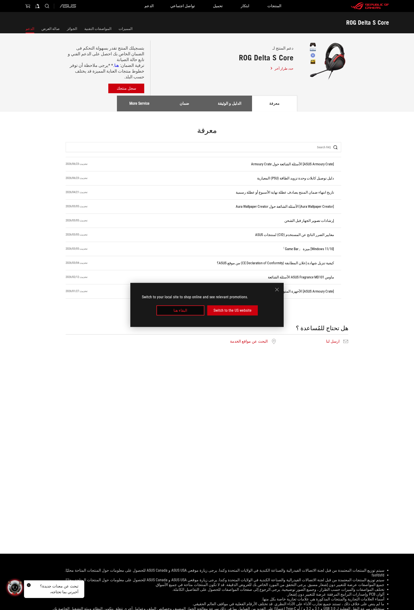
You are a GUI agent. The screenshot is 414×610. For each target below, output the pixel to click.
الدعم (30, 29)
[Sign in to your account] (37, 6)
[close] (277, 290)
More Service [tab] (139, 103)
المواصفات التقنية (97, 29)
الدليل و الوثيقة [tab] (229, 103)
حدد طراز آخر (284, 68)
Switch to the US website (232, 310)
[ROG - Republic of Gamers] (370, 6)
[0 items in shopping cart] (28, 6)
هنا (117, 65)
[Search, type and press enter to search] (47, 6)
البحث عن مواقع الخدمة (249, 341)
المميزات (125, 29)
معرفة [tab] (274, 103)
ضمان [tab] (184, 103)
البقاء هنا (180, 310)
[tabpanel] (207, 235)
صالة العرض (50, 29)
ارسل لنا (332, 341)
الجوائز (72, 29)
